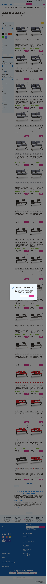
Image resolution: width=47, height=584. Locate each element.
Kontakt (3, 556)
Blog (2, 558)
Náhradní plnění (25, 535)
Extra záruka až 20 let (7, 517)
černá (5, 43)
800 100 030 (7, 526)
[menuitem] (3, 7)
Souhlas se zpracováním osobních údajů (8, 562)
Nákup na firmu (25, 537)
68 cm (10, 63)
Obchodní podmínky (22, 0)
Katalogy (16, 0)
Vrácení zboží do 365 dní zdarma (40, 518)
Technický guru (25, 546)
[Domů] (2, 10)
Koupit (26, 50)
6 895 (5, 25)
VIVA (5, 109)
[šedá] (6, 34)
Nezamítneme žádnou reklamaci (18, 518)
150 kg (11, 76)
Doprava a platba (4, 0)
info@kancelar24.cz (19, 526)
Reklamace (9, 0)
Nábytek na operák (26, 545)
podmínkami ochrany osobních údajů (31, 529)
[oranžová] (11, 34)
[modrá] (6, 37)
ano (5, 93)
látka (5, 71)
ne (5, 95)
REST (5, 104)
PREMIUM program (26, 544)
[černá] (3, 34)
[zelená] (3, 37)
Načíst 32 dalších (29, 483)
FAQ (13, 0)
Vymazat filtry (7, 111)
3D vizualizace (25, 550)
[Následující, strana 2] (41, 486)
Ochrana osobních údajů (6, 561)
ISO (5, 101)
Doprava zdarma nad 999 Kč (29, 518)
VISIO (5, 107)
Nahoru (17, 486)
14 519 (10, 25)
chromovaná (6, 45)
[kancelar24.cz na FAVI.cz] (3, 537)
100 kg (5, 76)
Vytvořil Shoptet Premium (40, 581)
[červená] (9, 34)
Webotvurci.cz (42, 582)
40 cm (5, 63)
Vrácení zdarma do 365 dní (27, 540)
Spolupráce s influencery (6, 566)
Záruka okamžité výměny (27, 549)
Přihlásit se (42, 527)
